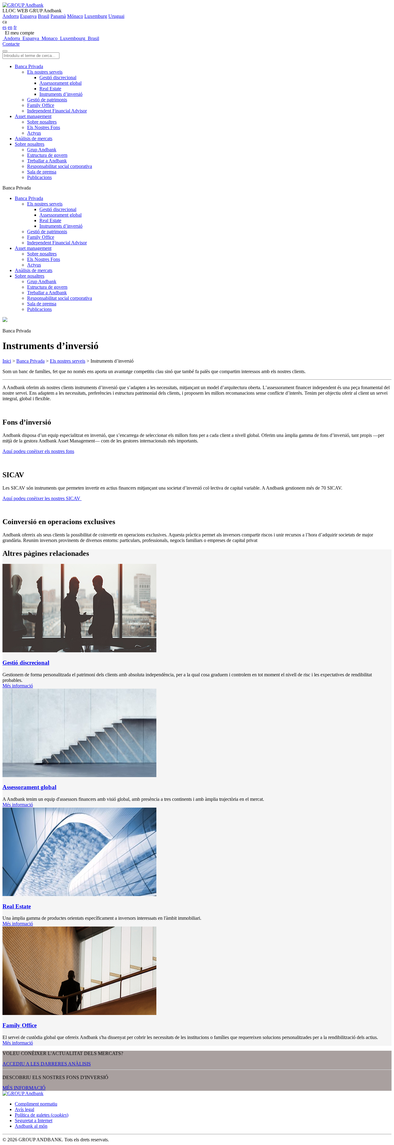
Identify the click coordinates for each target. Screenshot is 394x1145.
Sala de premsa (41, 171)
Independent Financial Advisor (57, 110)
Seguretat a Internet (33, 1120)
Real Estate (50, 88)
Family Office (40, 105)
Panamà (58, 16)
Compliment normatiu (36, 1103)
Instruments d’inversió (60, 94)
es (4, 27)
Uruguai (116, 16)
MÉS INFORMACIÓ (24, 1087)
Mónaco (75, 16)
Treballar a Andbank (47, 160)
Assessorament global (60, 83)
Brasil (43, 16)
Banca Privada (29, 66)
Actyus (34, 133)
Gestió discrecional (57, 77)
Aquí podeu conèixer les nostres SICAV (42, 498)
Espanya (28, 16)
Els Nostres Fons (43, 127)
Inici (6, 361)
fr (15, 27)
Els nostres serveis (44, 72)
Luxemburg (95, 16)
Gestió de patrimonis (47, 99)
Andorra (10, 16)
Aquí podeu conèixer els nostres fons (38, 451)
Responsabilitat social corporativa (59, 166)
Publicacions (39, 177)
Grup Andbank (41, 149)
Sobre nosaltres (42, 121)
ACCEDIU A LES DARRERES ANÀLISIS (46, 1063)
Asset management (33, 116)
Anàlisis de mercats (33, 138)
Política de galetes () (41, 1115)
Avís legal (24, 1109)
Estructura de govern (47, 155)
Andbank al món (31, 1126)
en (10, 27)
